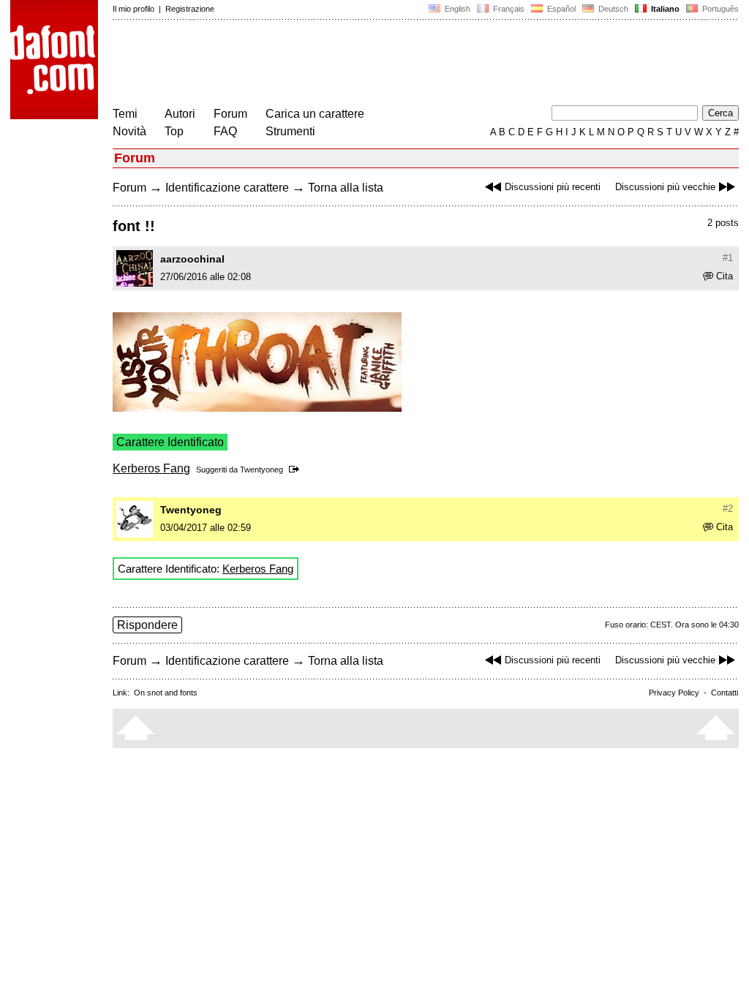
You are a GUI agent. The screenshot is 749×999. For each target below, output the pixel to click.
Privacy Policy (674, 692)
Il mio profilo (133, 8)
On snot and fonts (165, 692)
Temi (125, 114)
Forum (230, 114)
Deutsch (612, 8)
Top (174, 131)
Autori (180, 114)
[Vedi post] (296, 469)
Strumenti (290, 131)
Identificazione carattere (227, 187)
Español (560, 8)
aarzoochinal (192, 259)
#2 (728, 508)
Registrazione (189, 8)
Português (718, 8)
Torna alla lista (345, 187)
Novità (129, 131)
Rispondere (147, 625)
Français (508, 8)
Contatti (724, 692)
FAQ (225, 131)
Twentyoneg (261, 469)
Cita (724, 276)
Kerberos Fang (151, 468)
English (456, 8)
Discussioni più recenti (553, 186)
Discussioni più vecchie (665, 186)
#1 (728, 257)
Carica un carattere (315, 114)
